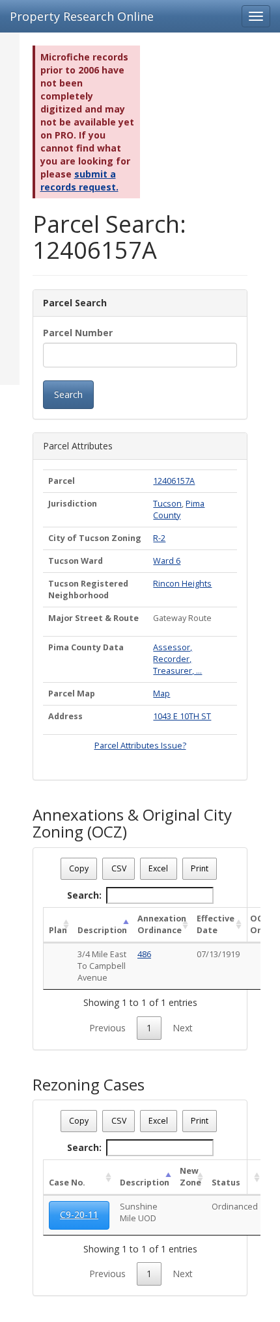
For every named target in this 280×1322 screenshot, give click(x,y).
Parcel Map (71, 693)
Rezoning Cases (89, 1084)
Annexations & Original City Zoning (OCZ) (132, 823)
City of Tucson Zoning (94, 538)
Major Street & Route (93, 618)
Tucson (167, 503)
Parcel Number (78, 332)
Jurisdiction (72, 503)
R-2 (159, 538)
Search (68, 394)
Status (226, 1182)
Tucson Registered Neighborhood (88, 589)
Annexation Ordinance (161, 924)
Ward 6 (166, 560)
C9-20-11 (79, 1214)
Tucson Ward (75, 560)
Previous (107, 1028)
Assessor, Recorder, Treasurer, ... (177, 659)
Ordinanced (235, 1206)
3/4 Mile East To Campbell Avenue (101, 966)
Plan (58, 930)
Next (183, 1028)
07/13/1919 (218, 954)
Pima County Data (86, 647)
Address (65, 716)
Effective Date (215, 924)
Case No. (67, 1182)
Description (102, 930)
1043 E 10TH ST (182, 716)
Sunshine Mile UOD (139, 1212)
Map (161, 693)
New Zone (190, 1176)
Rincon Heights (182, 583)
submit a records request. (79, 180)
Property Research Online (82, 16)
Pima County (178, 509)
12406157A (174, 480)
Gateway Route (182, 618)
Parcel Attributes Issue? (140, 745)
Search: (84, 895)
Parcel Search (75, 303)
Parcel (61, 480)
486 (144, 954)
